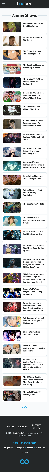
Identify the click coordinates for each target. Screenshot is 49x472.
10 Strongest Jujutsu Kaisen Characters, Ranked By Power (32, 151)
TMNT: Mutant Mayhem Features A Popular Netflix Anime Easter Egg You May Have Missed (34, 278)
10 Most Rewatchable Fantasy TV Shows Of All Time (33, 137)
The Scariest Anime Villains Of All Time (31, 108)
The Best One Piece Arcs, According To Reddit (33, 66)
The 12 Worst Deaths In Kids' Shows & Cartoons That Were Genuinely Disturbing (33, 381)
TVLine (30, 447)
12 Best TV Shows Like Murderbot (32, 38)
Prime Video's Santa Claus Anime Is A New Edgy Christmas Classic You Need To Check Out (33, 307)
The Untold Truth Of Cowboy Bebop (32, 393)
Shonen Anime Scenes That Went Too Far (32, 333)
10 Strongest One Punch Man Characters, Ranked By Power (33, 248)
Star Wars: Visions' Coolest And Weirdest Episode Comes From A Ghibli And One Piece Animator (33, 364)
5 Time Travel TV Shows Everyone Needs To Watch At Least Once (33, 123)
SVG (26, 452)
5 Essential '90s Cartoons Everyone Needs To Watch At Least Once (33, 95)
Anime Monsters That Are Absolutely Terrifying (32, 192)
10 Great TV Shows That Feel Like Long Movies (33, 232)
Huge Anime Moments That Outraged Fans (32, 177)
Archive (22, 426)
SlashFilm (40, 447)
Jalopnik (20, 447)
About (10, 426)
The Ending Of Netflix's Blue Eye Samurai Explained (33, 81)
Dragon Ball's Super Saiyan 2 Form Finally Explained (32, 292)
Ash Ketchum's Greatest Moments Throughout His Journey (33, 320)
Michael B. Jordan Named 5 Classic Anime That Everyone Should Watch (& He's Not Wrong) (34, 263)
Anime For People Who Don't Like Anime (33, 24)
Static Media (18, 433)
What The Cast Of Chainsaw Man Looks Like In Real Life (34, 348)
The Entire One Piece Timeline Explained (32, 52)
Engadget (9, 447)
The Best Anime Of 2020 (33, 204)
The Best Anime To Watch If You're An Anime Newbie (34, 220)
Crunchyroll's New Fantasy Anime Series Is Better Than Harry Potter (34, 165)
